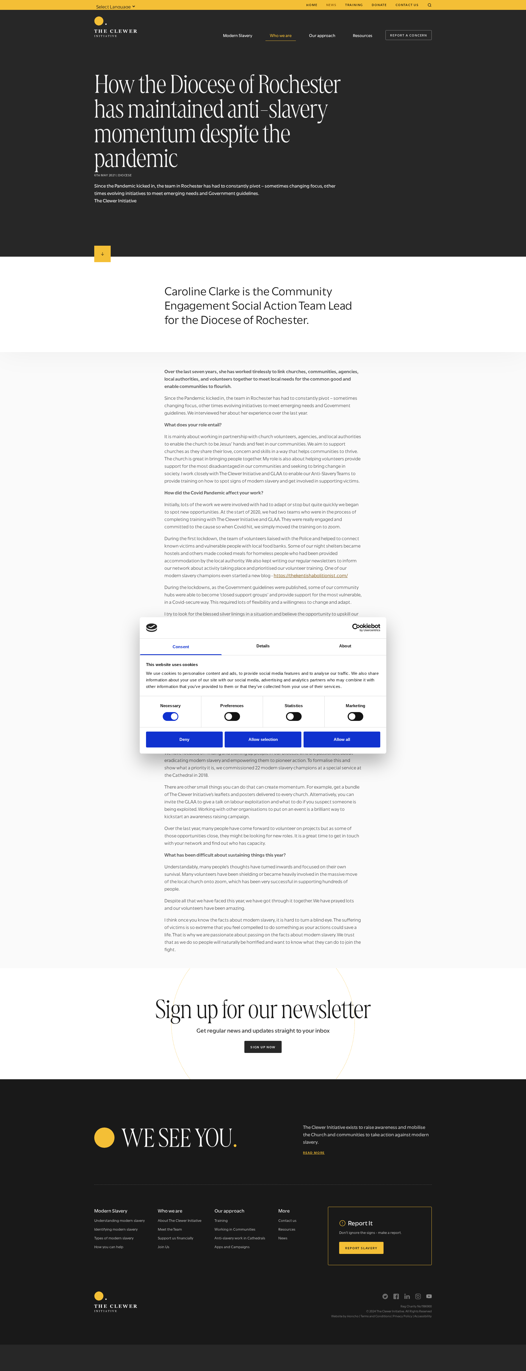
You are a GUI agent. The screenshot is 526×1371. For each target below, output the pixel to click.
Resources (362, 35)
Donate (379, 4)
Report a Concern (408, 35)
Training (354, 4)
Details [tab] (263, 646)
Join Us (163, 1246)
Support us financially (175, 1237)
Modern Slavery (237, 35)
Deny (184, 739)
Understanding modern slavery (119, 1220)
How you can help (108, 1246)
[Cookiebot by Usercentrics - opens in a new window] (356, 628)
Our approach (322, 35)
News (331, 4)
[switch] (232, 716)
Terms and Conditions (376, 1316)
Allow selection (263, 739)
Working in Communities (235, 1229)
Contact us (407, 4)
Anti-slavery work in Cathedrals (240, 1237)
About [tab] (345, 646)
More (284, 1210)
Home (311, 4)
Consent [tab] (181, 646)
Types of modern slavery (113, 1237)
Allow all (342, 739)
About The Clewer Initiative (179, 1220)
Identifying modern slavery (116, 1229)
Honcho (353, 1316)
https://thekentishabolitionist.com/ (311, 575)
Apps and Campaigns (232, 1246)
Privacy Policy (402, 1316)
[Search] (429, 5)
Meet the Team (170, 1229)
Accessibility (423, 1316)
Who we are (280, 35)
